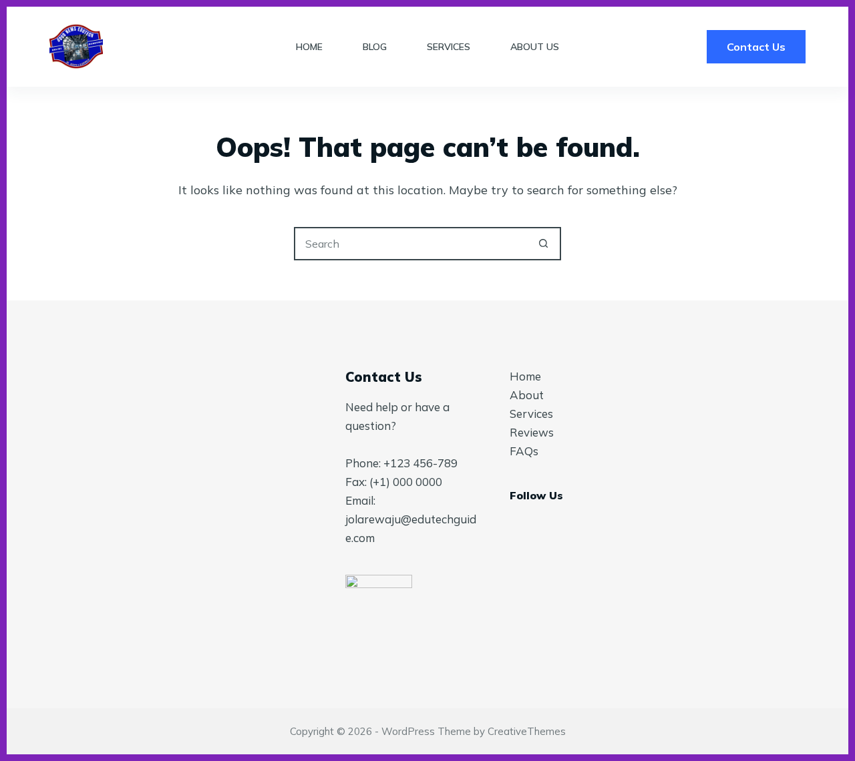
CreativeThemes (527, 731)
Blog (375, 47)
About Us (534, 47)
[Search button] (543, 243)
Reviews (532, 432)
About (527, 395)
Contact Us (756, 46)
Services (448, 47)
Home (309, 47)
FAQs (524, 451)
